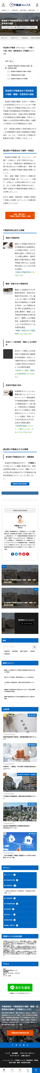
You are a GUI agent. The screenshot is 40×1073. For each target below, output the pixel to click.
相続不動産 (23, 10)
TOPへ (36, 1071)
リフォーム (10, 875)
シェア (12, 1071)
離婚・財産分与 (24, 651)
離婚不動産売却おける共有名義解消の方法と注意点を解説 (19, 697)
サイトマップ (14, 1056)
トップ (7, 1053)
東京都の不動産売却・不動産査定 (28, 774)
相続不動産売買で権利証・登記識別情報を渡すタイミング (19, 738)
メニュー (20, 1071)
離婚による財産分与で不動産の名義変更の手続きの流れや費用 (19, 671)
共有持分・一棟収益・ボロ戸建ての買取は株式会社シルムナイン (19, 767)
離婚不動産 (31, 10)
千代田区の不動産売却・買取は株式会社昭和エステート (19, 683)
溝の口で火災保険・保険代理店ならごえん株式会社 (19, 677)
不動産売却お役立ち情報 (16, 75)
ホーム (4, 1071)
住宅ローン (10, 914)
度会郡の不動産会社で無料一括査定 (19, 71)
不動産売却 (14, 10)
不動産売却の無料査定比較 (20, 1033)
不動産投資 (7, 654)
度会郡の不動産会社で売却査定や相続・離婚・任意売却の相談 (18, 67)
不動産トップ (5, 10)
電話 (28, 1071)
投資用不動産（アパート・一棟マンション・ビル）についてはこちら (24, 429)
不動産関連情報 (11, 903)
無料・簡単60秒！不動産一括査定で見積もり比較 (20, 215)
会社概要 (15, 1053)
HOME (5, 38)
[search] (35, 647)
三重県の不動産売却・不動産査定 (25, 27)
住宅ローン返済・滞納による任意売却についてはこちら (25, 373)
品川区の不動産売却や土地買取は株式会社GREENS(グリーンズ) (16, 827)
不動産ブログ (14, 38)
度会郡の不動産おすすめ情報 (17, 78)
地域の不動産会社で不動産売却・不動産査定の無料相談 (19, 892)
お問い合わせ (25, 1056)
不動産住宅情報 (11, 880)
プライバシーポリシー (27, 1053)
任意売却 (32, 651)
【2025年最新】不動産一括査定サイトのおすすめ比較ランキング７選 (19, 856)
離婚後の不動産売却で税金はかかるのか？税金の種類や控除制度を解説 (19, 690)
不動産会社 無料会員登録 (19, 484)
